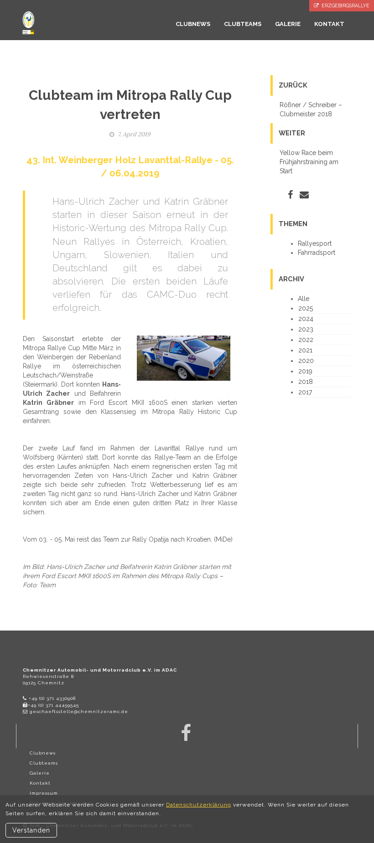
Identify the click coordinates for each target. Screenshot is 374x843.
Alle (303, 298)
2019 (305, 371)
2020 (306, 360)
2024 (305, 318)
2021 (305, 350)
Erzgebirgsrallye (344, 5)
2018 (305, 381)
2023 (305, 329)
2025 (305, 308)
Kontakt (40, 783)
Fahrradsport (316, 252)
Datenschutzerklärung (198, 805)
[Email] (304, 194)
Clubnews (43, 752)
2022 (305, 339)
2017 (305, 392)
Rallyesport (315, 243)
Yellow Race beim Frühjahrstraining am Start (309, 162)
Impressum (44, 793)
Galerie (40, 773)
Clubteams (44, 762)
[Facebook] (290, 194)
